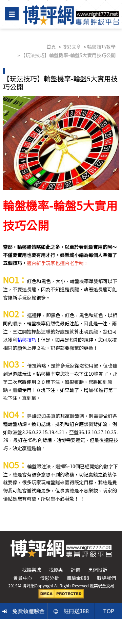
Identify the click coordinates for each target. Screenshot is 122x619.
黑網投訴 (97, 569)
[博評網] (71, 14)
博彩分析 (49, 577)
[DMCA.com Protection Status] (61, 593)
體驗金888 (78, 577)
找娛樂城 (31, 569)
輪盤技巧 (26, 339)
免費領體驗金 (28, 611)
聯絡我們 (106, 577)
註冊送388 (76, 611)
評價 (75, 569)
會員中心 (22, 577)
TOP (108, 611)
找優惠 (56, 569)
